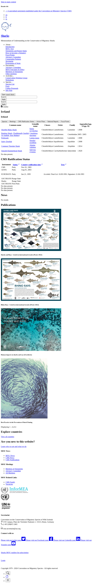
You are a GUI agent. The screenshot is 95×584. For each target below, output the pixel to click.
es (6, 19)
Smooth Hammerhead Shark (11, 151)
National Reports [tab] (53, 121)
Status (15, 165)
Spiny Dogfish (6, 142)
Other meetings (11, 74)
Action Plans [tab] (41, 121)
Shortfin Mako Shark (9, 130)
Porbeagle (5, 138)
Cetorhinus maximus (34, 134)
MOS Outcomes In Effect (15, 70)
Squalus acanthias (33, 142)
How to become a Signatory (16, 53)
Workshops (10, 80)
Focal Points (10, 55)
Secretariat (9, 61)
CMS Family (10, 482)
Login (3, 560)
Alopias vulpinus (33, 146)
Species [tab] (4, 121)
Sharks (5, 35)
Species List (10, 84)
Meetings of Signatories (14, 72)
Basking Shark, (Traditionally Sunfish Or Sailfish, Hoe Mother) (15, 134)
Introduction (10, 47)
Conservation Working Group (16, 78)
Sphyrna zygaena (33, 151)
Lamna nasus (34, 138)
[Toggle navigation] (8, 573)
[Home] (6, 31)
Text (63, 165)
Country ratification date (31, 165)
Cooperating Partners (13, 59)
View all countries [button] (7, 437)
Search (3, 97)
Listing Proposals (12, 88)
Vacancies (9, 484)
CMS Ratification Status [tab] (26, 121)
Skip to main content (8, 2)
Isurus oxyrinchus (34, 130)
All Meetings (10, 473)
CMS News (10, 458)
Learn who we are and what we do (13, 446)
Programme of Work (13, 63)
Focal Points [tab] (65, 121)
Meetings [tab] (13, 121)
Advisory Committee (13, 57)
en (6, 15)
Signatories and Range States (16, 51)
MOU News (10, 456)
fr (6, 17)
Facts (7, 86)
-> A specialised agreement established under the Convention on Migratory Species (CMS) (39, 11)
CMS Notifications (12, 460)
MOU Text (10, 49)
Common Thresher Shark (10, 146)
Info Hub (9, 90)
